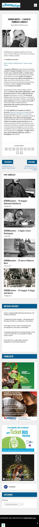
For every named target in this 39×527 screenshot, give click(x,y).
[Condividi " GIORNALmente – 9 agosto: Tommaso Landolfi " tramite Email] (18, 153)
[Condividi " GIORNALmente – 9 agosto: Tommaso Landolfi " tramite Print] (21, 153)
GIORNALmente (23, 25)
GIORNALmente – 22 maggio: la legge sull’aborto (19, 291)
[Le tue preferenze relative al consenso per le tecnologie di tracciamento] (3, 525)
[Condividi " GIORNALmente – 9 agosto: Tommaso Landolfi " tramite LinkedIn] (25, 149)
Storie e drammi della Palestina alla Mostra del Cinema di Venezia (19, 314)
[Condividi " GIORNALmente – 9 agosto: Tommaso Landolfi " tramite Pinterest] (21, 149)
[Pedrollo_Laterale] (19, 420)
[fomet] (18, 388)
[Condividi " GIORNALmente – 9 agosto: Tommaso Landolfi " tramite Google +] (14, 149)
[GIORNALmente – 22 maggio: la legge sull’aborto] (19, 277)
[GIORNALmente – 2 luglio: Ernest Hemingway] (19, 218)
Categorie (5, 500)
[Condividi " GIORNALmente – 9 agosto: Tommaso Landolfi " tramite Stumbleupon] (33, 149)
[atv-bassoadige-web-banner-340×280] (18, 451)
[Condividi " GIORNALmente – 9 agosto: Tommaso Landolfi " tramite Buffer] (29, 149)
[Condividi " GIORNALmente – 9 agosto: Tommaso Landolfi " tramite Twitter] (10, 149)
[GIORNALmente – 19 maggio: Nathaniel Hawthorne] (19, 188)
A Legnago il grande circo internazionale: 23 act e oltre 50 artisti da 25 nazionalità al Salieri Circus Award (19, 333)
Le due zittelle (25, 114)
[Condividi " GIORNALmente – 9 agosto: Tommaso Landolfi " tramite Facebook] (6, 149)
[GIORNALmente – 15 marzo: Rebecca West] (19, 248)
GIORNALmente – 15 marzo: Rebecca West (19, 261)
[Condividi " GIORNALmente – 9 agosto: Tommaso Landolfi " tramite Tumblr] (18, 149)
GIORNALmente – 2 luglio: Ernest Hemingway (17, 232)
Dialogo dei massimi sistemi (17, 112)
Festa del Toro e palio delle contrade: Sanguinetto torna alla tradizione (16, 341)
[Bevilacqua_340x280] (18, 480)
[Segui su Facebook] (37, 523)
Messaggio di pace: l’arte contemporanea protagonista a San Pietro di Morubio (17, 326)
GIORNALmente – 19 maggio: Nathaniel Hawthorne (15, 202)
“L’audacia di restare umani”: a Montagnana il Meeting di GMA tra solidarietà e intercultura (19, 320)
